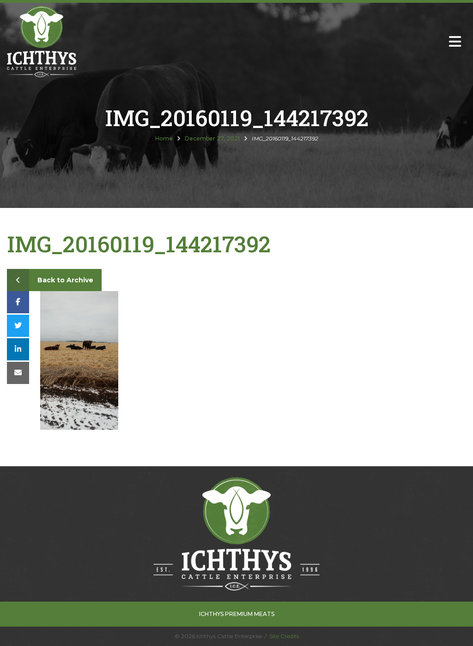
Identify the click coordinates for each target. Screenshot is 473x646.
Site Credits (284, 636)
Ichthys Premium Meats (236, 613)
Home (164, 138)
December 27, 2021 (212, 138)
